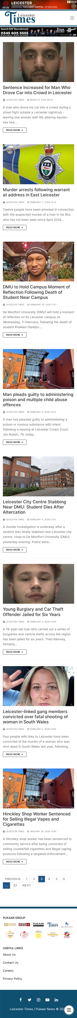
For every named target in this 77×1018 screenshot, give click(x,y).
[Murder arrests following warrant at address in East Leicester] (38, 164)
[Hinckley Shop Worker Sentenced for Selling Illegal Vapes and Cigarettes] (38, 788)
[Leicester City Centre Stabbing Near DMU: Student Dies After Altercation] (38, 476)
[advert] (38, 8)
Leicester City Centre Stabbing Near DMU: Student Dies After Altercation (34, 507)
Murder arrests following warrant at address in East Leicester (36, 192)
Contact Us (10, 962)
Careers (8, 970)
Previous (12, 879)
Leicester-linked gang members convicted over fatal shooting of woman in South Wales (35, 716)
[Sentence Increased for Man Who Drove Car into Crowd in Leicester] (38, 62)
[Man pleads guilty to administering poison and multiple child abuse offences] (38, 369)
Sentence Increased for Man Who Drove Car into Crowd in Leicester (37, 90)
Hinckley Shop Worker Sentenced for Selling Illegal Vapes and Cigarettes (37, 819)
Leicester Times (14, 100)
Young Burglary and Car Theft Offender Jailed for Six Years (33, 612)
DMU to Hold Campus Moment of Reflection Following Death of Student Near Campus (36, 292)
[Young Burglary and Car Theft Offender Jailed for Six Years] (38, 584)
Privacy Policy (12, 978)
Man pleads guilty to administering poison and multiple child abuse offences (38, 399)
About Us (9, 954)
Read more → (14, 130)
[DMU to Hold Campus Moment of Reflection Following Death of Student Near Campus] (38, 262)
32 (15, 885)
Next (27, 885)
